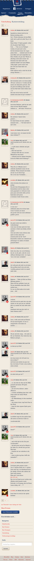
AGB (15, 559)
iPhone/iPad (6, 557)
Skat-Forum (5, 508)
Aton (12, 140)
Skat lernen (27, 557)
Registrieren (6, 8)
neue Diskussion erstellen (10, 512)
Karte (22, 557)
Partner (10, 559)
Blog (12, 557)
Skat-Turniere (5, 527)
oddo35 (12, 262)
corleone (13, 30)
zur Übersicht (4, 504)
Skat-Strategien (6, 530)
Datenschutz (21, 559)
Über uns (5, 559)
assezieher (13, 180)
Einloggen (28, 8)
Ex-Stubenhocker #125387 (17, 100)
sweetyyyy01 (14, 78)
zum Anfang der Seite (15, 504)
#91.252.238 (14, 477)
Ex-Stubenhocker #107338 (17, 202)
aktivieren (19, 8)
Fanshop (17, 557)
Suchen (5, 548)
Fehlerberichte (6, 524)
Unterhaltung (6, 21)
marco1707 (13, 220)
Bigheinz (13, 130)
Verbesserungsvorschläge (8, 536)
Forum (20, 13)
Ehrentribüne (28, 13)
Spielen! (3, 13)
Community (12, 13)
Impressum (28, 559)
